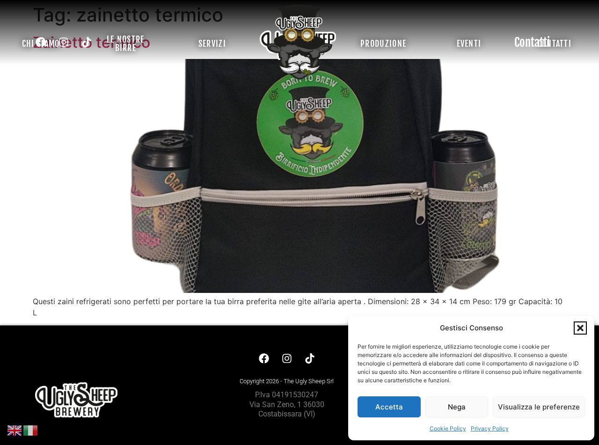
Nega (457, 406)
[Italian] (31, 429)
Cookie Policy (448, 428)
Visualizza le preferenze (539, 406)
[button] (580, 328)
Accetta (389, 406)
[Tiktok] (86, 42)
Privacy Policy (490, 428)
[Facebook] (40, 42)
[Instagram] (63, 42)
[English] (15, 429)
